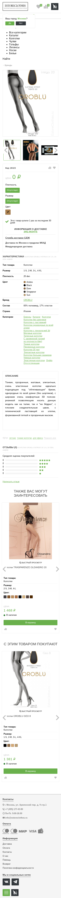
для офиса (38, 438)
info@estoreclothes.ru (16, 818)
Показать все (50, 438)
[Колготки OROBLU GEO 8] (30, 679)
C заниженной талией (34, 338)
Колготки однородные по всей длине (38, 326)
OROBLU (28, 300)
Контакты (7, 852)
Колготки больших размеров (38, 355)
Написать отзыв (11, 481)
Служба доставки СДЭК (17, 238)
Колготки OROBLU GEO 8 (17, 716)
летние (12, 438)
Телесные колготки (33, 336)
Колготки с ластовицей (35, 322)
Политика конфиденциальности (18, 868)
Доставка (7, 844)
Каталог (37, 317)
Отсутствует (12, 190)
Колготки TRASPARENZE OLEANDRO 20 (25, 567)
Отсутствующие (32, 363)
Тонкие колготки (31, 344)
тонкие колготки (24, 438)
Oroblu (49, 360)
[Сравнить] (49, 167)
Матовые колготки (32, 333)
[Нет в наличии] (8, 212)
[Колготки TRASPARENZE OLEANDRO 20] (30, 531)
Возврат (7, 864)
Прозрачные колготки (34, 347)
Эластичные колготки (34, 360)
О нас (5, 856)
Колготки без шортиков (35, 319)
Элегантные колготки (34, 352)
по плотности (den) (33, 341)
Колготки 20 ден (32, 349)
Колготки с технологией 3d (37, 330)
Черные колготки (32, 357)
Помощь (7, 860)
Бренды (27, 317)
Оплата (6, 848)
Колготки (46, 317)
